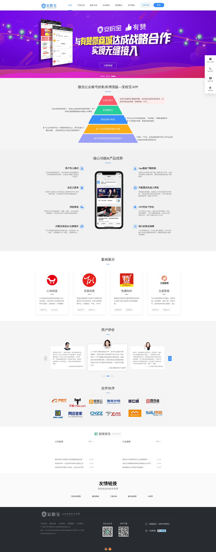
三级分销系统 (76, 496)
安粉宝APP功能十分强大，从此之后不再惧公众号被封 (70, 467)
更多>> (91, 441)
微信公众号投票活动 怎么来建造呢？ (135, 459)
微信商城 (95, 496)
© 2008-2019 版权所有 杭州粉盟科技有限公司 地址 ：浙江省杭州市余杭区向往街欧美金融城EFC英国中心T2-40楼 (62, 528)
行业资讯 (106, 5)
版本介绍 (93, 5)
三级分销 (113, 496)
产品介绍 (81, 5)
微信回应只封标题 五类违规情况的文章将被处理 (70, 459)
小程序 (150, 496)
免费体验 (145, 5)
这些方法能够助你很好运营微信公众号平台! (137, 463)
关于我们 (131, 5)
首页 (70, 5)
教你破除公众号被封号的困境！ (134, 467)
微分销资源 (132, 496)
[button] (45, 358)
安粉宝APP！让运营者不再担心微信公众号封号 (70, 463)
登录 (159, 5)
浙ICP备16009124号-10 (48, 533)
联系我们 (118, 5)
